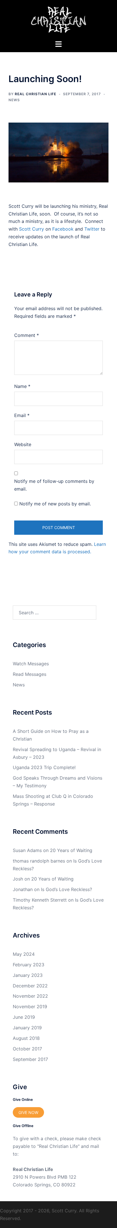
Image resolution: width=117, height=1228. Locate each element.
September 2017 (30, 1059)
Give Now (28, 1112)
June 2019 (24, 1017)
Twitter (91, 229)
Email (22, 415)
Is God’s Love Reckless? (66, 889)
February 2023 (28, 964)
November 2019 (30, 1006)
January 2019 (27, 1027)
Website (22, 444)
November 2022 (30, 996)
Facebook (63, 229)
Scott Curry (31, 229)
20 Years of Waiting (71, 850)
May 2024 (24, 954)
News (14, 100)
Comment (26, 335)
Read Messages (29, 674)
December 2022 (30, 986)
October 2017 (27, 1049)
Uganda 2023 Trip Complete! (44, 767)
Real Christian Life (35, 94)
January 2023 (28, 975)
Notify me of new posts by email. (55, 504)
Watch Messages (31, 663)
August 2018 (26, 1038)
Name (22, 386)
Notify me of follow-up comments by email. (54, 485)
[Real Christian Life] (58, 19)
